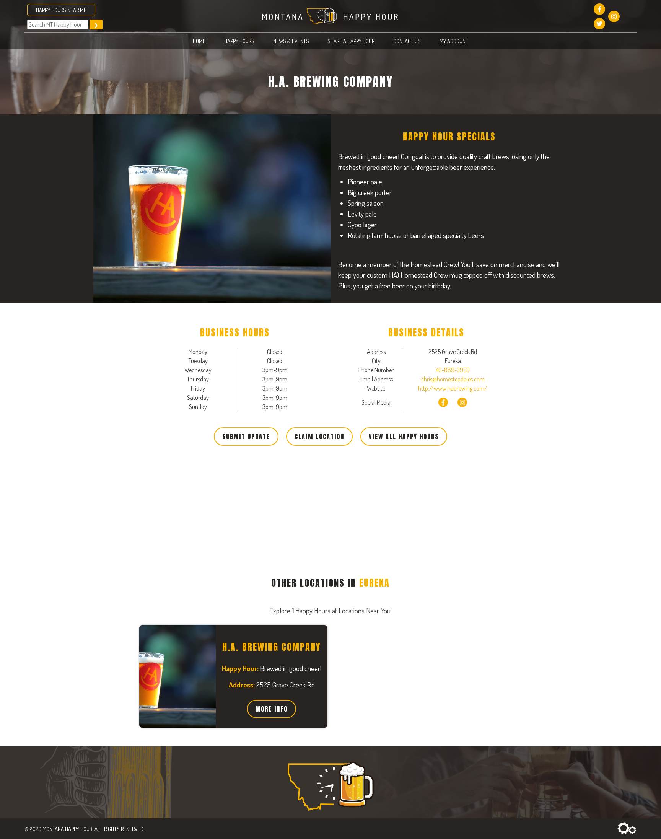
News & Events (291, 40)
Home (199, 40)
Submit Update (246, 436)
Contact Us (407, 40)
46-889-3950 (453, 370)
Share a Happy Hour (350, 40)
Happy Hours (239, 40)
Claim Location (319, 436)
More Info (272, 709)
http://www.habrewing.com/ (452, 388)
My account (454, 40)
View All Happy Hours (404, 436)
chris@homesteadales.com (453, 379)
